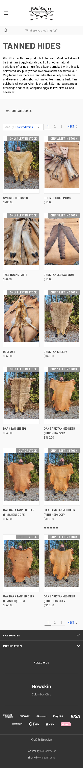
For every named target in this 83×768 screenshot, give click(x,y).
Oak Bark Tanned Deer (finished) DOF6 (59, 431)
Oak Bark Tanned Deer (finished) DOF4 (59, 512)
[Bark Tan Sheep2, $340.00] (62, 319)
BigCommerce (48, 751)
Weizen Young (47, 757)
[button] (41, 111)
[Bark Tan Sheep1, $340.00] (21, 395)
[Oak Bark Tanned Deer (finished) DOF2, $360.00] (62, 563)
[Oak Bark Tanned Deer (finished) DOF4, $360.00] (62, 477)
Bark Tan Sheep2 (55, 352)
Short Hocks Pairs (57, 198)
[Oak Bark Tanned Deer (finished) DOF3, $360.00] (21, 563)
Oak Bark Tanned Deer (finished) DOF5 (18, 512)
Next (71, 126)
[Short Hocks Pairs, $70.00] (62, 165)
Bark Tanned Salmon (59, 275)
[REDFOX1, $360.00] (21, 319)
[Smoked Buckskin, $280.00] (21, 165)
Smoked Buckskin (15, 198)
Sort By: (9, 127)
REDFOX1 (9, 352)
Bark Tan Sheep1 (14, 428)
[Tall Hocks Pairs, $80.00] (21, 242)
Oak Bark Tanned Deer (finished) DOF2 (59, 599)
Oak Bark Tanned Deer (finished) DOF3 (18, 599)
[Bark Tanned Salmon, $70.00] (62, 242)
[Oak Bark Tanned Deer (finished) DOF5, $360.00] (21, 477)
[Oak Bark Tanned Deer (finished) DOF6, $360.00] (62, 395)
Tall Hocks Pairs (15, 275)
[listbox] (28, 127)
